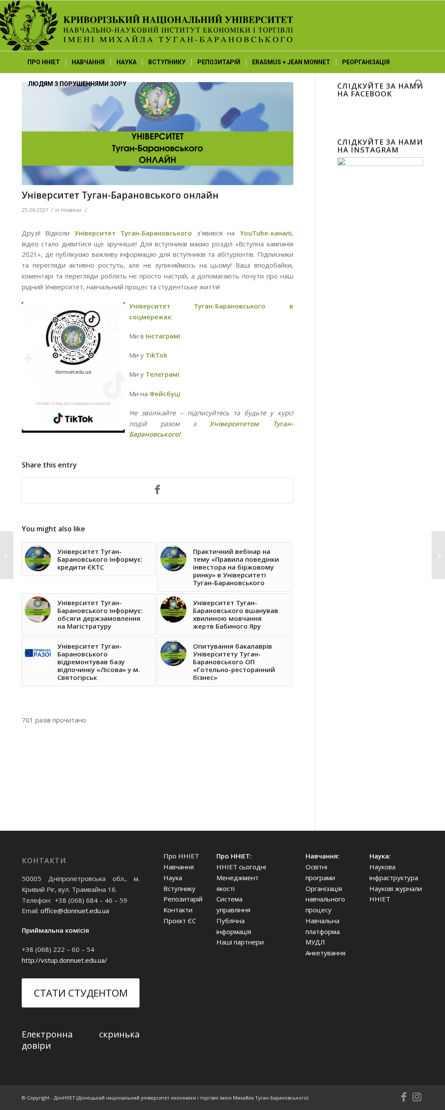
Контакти (178, 909)
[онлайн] (157, 133)
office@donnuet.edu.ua (74, 910)
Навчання (178, 866)
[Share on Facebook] (157, 490)
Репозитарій (183, 899)
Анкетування (325, 952)
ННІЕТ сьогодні (241, 866)
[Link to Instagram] (416, 1096)
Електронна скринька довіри (80, 1039)
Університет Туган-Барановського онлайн (120, 195)
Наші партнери (240, 942)
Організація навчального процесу (325, 899)
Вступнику (179, 888)
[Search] (416, 84)
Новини (71, 210)
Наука (172, 877)
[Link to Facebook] (403, 1096)
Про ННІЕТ (181, 856)
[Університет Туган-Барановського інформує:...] (438, 555)
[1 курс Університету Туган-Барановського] (6, 555)
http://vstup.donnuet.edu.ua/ (64, 960)
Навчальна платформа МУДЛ (323, 931)
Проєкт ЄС (179, 920)
